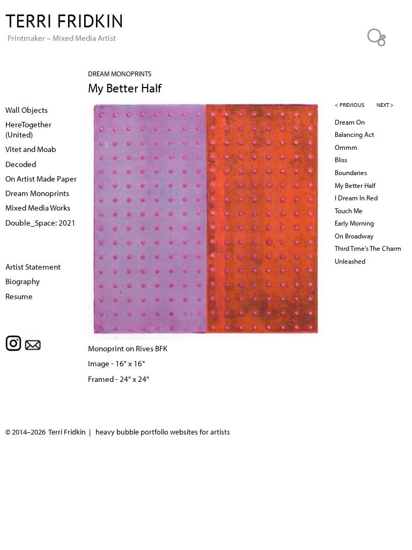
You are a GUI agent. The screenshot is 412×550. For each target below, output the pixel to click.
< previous (349, 104)
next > (385, 104)
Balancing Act (354, 134)
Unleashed (350, 261)
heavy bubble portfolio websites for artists (162, 432)
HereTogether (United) (28, 129)
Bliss (341, 159)
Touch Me (349, 210)
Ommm (346, 147)
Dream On (350, 122)
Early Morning (354, 223)
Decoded (20, 163)
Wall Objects (26, 109)
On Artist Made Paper (41, 178)
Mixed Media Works (37, 207)
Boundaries (351, 172)
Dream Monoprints (119, 73)
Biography (22, 281)
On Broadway (354, 235)
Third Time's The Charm (368, 248)
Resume (19, 296)
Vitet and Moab (30, 148)
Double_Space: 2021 (40, 222)
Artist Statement (33, 266)
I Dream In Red (356, 197)
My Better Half (355, 185)
